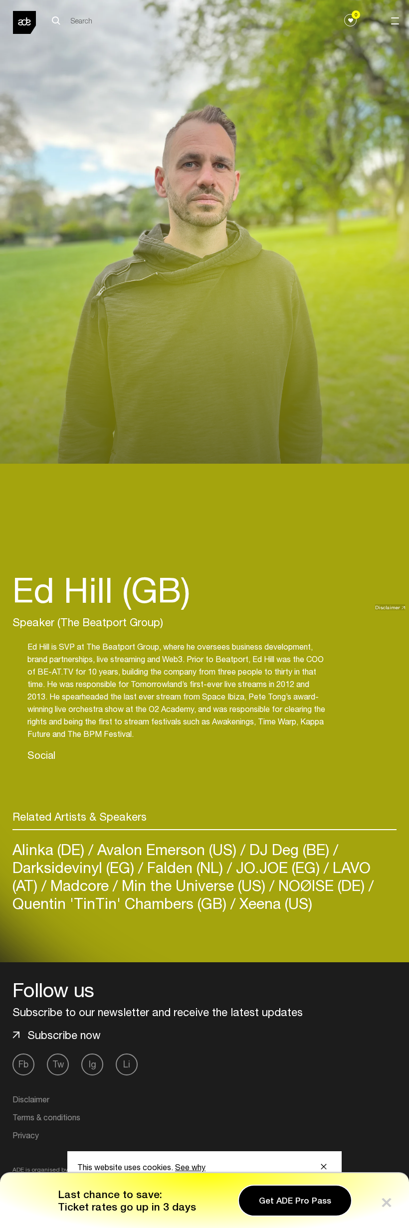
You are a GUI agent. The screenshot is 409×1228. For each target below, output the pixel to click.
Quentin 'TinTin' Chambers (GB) (121, 903)
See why (190, 1167)
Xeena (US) (273, 903)
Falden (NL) (185, 867)
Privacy (25, 1135)
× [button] (387, 1200)
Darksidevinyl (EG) (75, 867)
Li (126, 1064)
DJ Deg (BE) (289, 849)
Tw (58, 1064)
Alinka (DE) (50, 849)
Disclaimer (387, 607)
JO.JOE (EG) (278, 867)
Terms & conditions (46, 1117)
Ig (92, 1064)
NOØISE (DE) (321, 885)
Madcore (79, 885)
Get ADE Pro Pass (295, 1201)
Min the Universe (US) (193, 885)
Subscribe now (64, 1035)
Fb (23, 1064)
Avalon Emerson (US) (166, 849)
